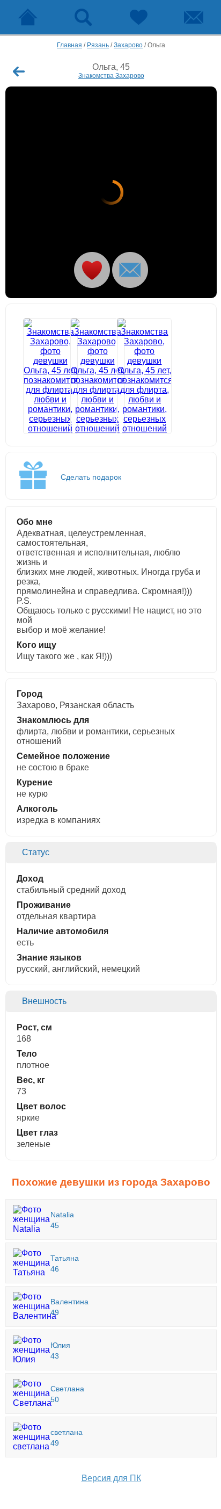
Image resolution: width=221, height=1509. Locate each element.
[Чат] (193, 17)
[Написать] (130, 270)
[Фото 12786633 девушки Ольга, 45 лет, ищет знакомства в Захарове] (111, 192)
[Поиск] (82, 17)
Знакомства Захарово (111, 76)
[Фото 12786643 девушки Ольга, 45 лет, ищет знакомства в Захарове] (134, 376)
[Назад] (18, 71)
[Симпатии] (138, 17)
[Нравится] (92, 270)
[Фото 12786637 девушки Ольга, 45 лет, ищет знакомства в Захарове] (88, 376)
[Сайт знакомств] (27, 17)
